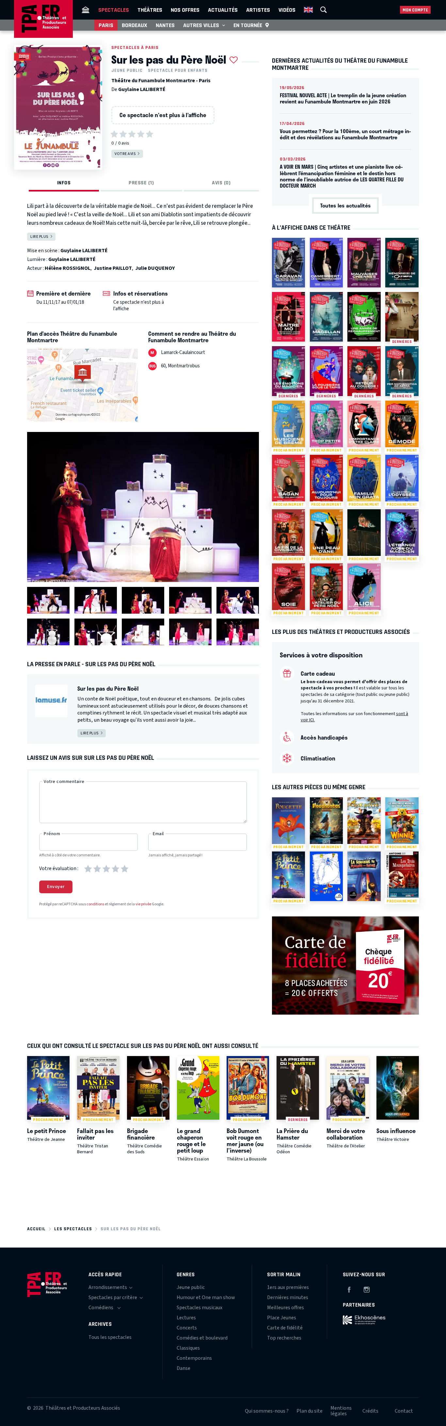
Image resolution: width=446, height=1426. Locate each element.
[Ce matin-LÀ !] (326, 876)
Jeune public (127, 70)
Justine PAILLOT (113, 268)
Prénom (52, 834)
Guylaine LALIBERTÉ (142, 89)
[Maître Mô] (288, 317)
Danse (183, 1368)
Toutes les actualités (345, 205)
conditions (95, 904)
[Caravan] (288, 262)
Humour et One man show (206, 1297)
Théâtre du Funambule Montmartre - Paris (161, 80)
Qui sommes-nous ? (267, 1411)
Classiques (188, 1348)
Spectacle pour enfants (178, 70)
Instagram (366, 1288)
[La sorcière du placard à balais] (363, 876)
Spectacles (113, 10)
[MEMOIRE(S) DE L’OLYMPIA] (401, 262)
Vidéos (287, 10)
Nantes (165, 25)
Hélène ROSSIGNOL (67, 268)
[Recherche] (323, 9)
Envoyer (56, 886)
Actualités (223, 10)
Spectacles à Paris (135, 47)
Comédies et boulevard (202, 1338)
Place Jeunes (281, 1317)
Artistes (258, 10)
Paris (106, 25)
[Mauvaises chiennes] (363, 262)
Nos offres (185, 10)
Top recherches (284, 1338)
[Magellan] (326, 317)
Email (158, 834)
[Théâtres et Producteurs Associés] (85, 9)
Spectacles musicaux (199, 1307)
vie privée (143, 904)
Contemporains (194, 1358)
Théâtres (149, 10)
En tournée (247, 25)
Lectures (186, 1317)
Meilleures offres (285, 1307)
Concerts (187, 1327)
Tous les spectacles (110, 1337)
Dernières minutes (287, 1297)
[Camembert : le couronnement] (326, 262)
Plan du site (309, 1411)
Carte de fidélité (285, 1327)
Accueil (36, 1228)
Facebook (349, 1288)
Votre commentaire (64, 782)
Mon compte (415, 10)
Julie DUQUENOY (155, 268)
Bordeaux (134, 25)
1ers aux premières (288, 1287)
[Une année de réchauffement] (363, 317)
